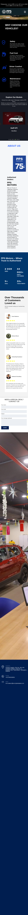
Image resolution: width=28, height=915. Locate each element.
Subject (2, 413)
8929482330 (10, 4)
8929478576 (23, 4)
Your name (3, 404)
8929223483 (14, 5)
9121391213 (17, 4)
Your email (3, 409)
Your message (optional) (6, 418)
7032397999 (8, 5)
